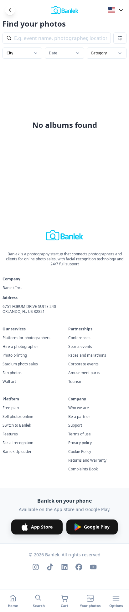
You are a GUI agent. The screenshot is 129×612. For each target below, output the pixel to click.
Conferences (79, 337)
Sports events (80, 346)
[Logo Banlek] (64, 10)
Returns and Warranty (87, 460)
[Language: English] (116, 10)
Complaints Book (83, 469)
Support (75, 425)
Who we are (78, 407)
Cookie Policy (79, 451)
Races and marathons (87, 355)
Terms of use (79, 434)
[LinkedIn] (64, 567)
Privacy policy (80, 442)
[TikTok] (50, 567)
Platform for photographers (26, 337)
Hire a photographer (20, 346)
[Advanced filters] (119, 38)
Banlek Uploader (17, 451)
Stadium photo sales (20, 364)
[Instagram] (35, 567)
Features (10, 434)
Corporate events (83, 364)
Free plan (11, 407)
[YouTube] (93, 567)
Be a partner (79, 416)
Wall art (9, 381)
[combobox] (22, 53)
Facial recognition (18, 442)
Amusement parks (84, 372)
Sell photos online (18, 416)
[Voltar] (10, 10)
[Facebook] (78, 567)
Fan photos (12, 372)
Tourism (75, 381)
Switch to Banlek (17, 425)
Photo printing (15, 355)
